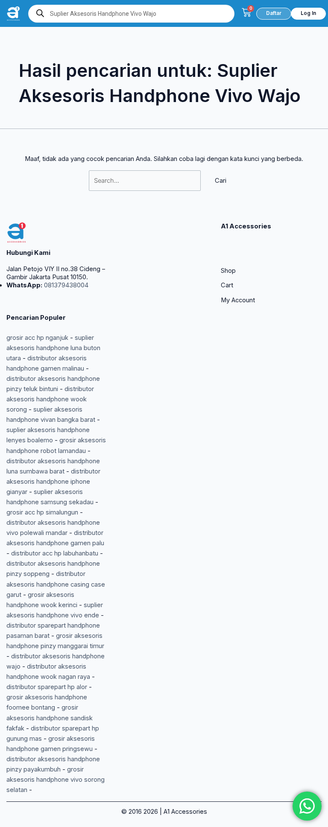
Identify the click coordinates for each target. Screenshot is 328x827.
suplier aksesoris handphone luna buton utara (53, 348)
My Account (238, 300)
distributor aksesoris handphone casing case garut (55, 584)
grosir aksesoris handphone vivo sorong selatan (55, 780)
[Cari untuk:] (145, 180)
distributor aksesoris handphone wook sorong (50, 399)
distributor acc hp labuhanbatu (54, 553)
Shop (228, 271)
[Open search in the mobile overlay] (131, 13)
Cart (227, 285)
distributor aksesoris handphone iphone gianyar (53, 482)
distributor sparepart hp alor (46, 687)
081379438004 (65, 285)
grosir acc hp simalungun (42, 512)
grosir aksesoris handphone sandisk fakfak (49, 718)
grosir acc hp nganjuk (37, 338)
